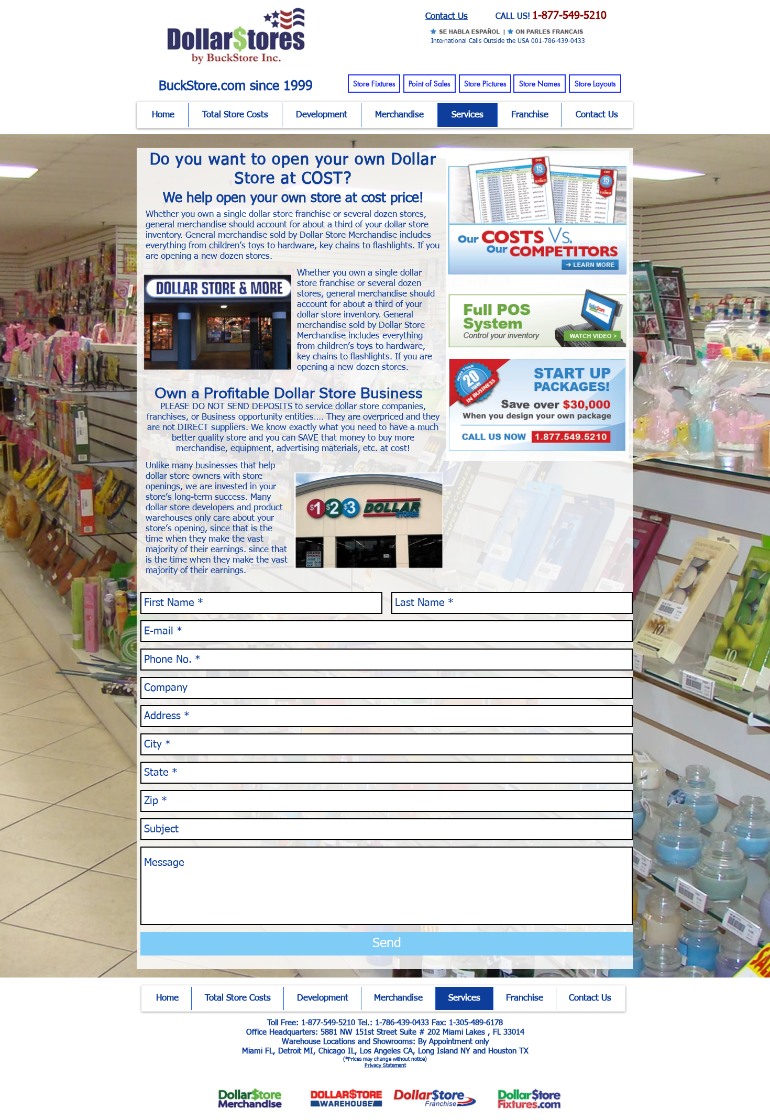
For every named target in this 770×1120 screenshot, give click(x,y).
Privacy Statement (385, 1065)
